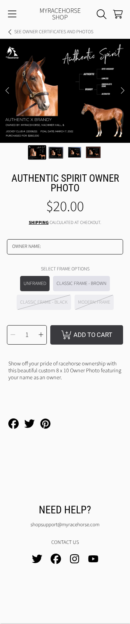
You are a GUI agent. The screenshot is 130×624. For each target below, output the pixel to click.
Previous (7, 91)
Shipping (39, 223)
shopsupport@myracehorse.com (65, 524)
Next (122, 91)
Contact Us (65, 542)
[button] (12, 14)
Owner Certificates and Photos (53, 32)
